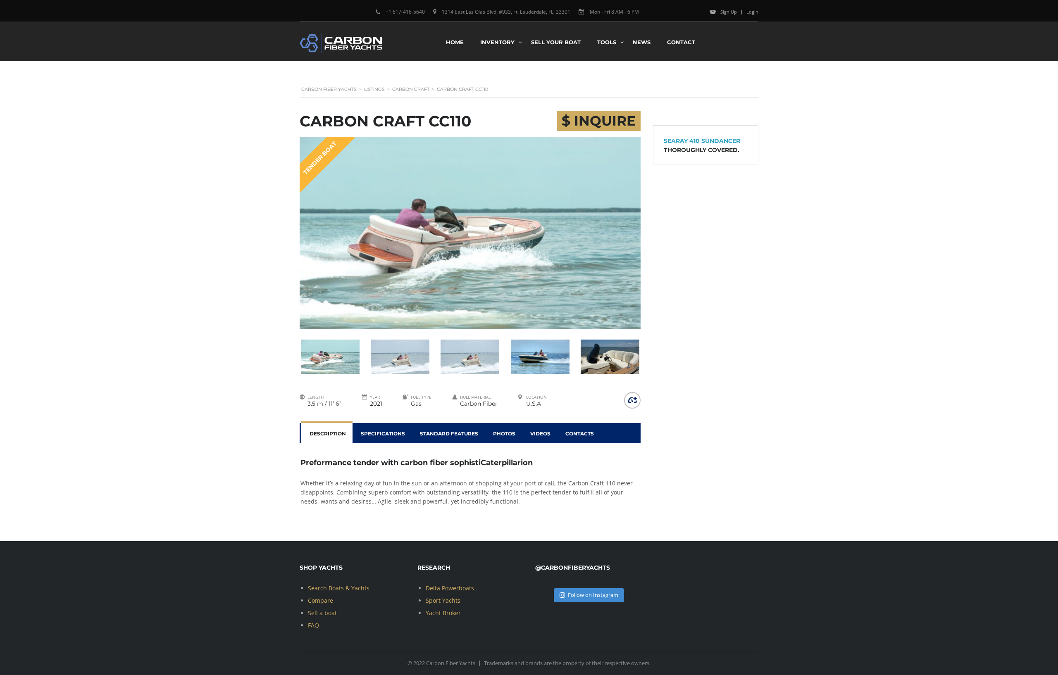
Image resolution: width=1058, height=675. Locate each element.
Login (752, 12)
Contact (681, 42)
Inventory (497, 42)
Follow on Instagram (593, 595)
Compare (320, 600)
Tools (606, 42)
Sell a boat (322, 613)
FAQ (313, 625)
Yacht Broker (443, 613)
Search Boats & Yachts (338, 588)
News (642, 42)
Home (455, 42)
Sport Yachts (443, 600)
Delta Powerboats (450, 588)
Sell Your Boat (556, 42)
